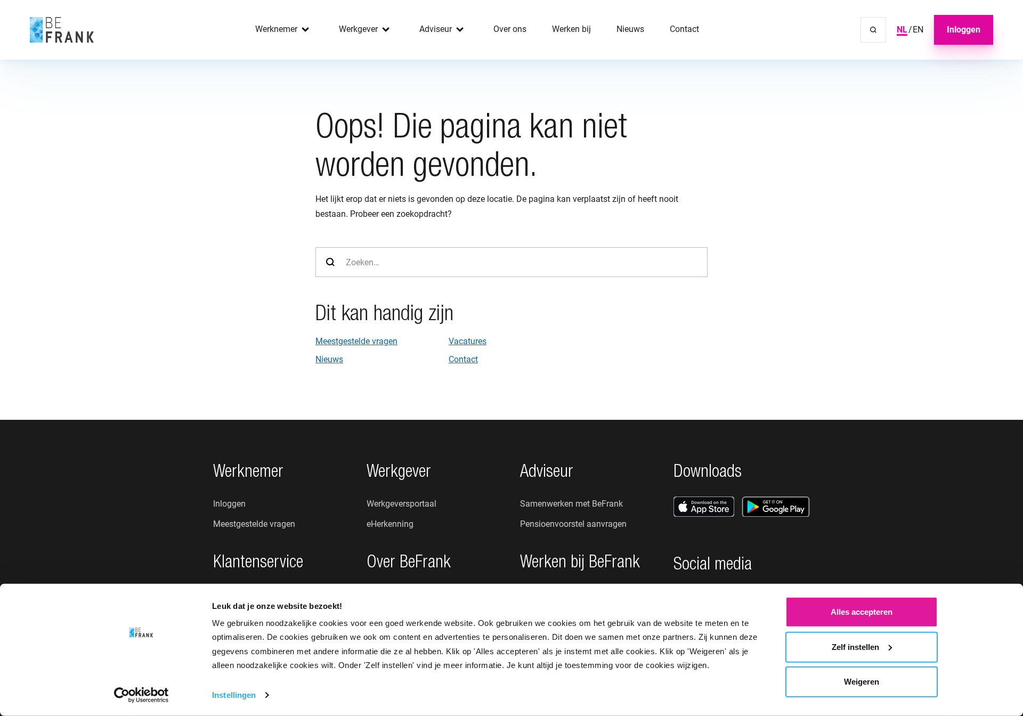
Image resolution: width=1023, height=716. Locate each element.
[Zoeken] (873, 30)
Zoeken (330, 262)
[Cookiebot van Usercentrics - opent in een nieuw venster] (141, 695)
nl (902, 30)
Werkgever (358, 29)
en (918, 30)
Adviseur (435, 29)
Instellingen (234, 694)
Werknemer (276, 29)
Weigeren (861, 681)
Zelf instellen (855, 646)
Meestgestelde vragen (356, 341)
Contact (684, 29)
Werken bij (571, 29)
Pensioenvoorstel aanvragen (573, 524)
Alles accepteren (861, 611)
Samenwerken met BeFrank (571, 504)
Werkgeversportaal (401, 504)
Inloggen (963, 30)
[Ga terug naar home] (62, 30)
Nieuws (630, 29)
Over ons (509, 29)
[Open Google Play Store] (776, 507)
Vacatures (467, 341)
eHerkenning (390, 524)
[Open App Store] (703, 507)
